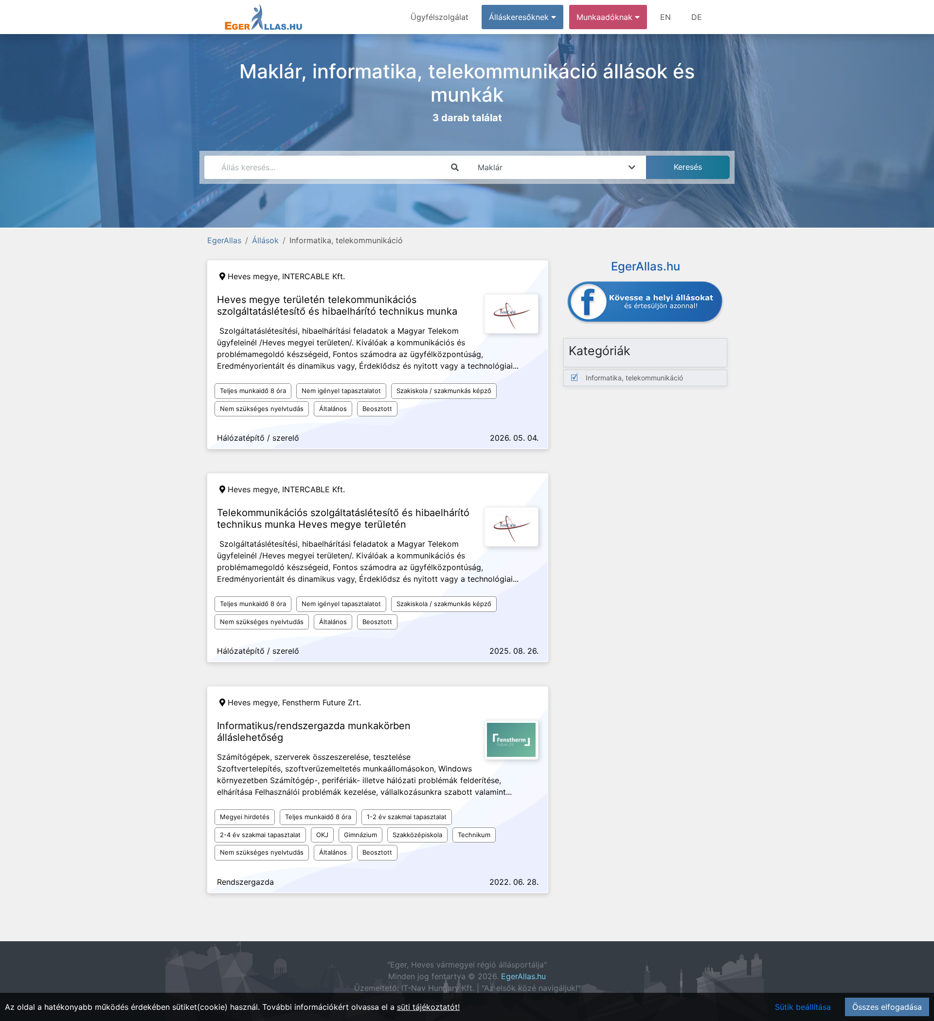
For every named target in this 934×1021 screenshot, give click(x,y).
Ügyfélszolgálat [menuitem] (439, 17)
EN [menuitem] (665, 17)
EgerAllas (224, 240)
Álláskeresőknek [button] (520, 17)
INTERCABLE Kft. (313, 276)
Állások (265, 240)
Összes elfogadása (887, 1007)
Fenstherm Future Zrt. (321, 702)
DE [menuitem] (696, 17)
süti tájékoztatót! (428, 1007)
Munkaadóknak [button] (605, 17)
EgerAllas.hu (523, 976)
